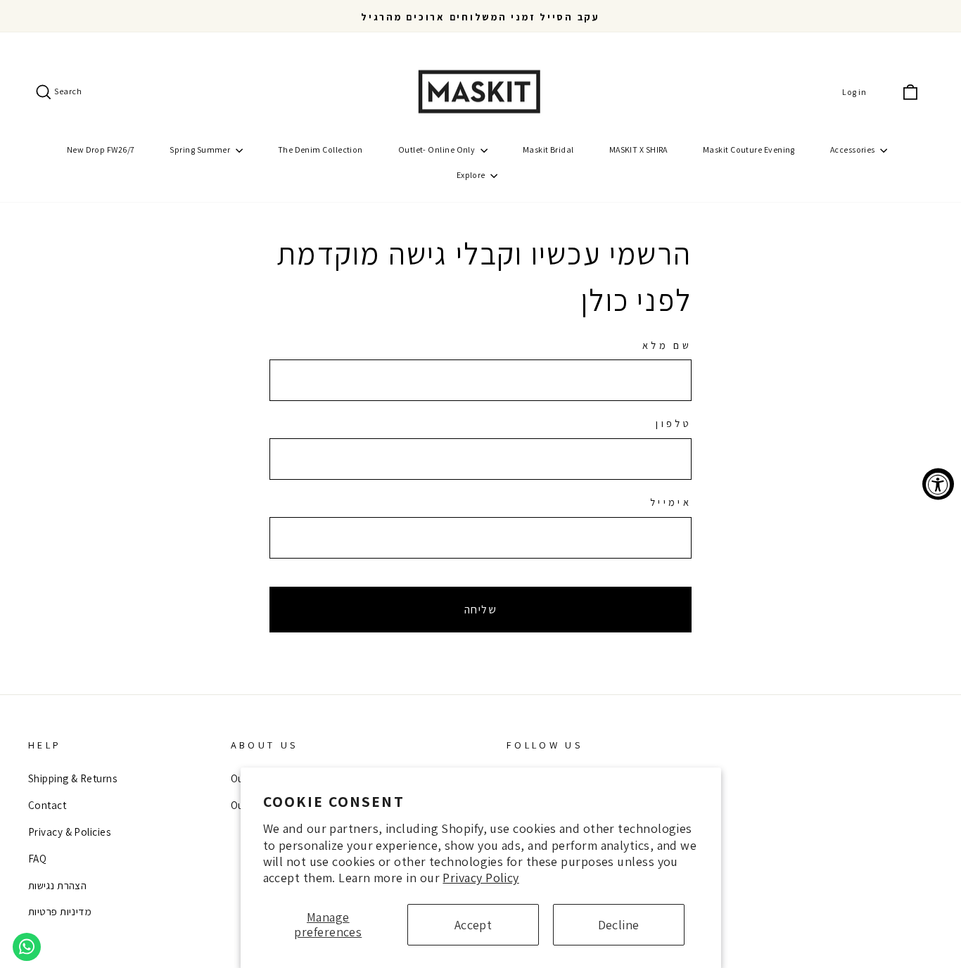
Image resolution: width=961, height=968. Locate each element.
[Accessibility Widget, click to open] (938, 484)
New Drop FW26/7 (101, 149)
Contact (47, 805)
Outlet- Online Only (437, 149)
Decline (618, 925)
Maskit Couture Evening (749, 149)
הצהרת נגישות (57, 885)
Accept (473, 925)
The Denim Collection (320, 149)
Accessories (853, 149)
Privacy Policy (480, 878)
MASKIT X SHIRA (638, 149)
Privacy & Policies (69, 831)
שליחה (480, 609)
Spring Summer (200, 149)
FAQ (37, 858)
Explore (472, 175)
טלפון (674, 423)
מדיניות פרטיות (59, 911)
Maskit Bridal (548, 149)
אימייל (671, 502)
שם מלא (667, 345)
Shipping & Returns (72, 778)
